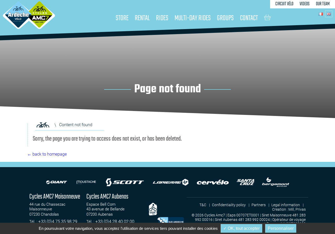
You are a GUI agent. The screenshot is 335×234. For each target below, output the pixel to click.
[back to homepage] (18, 14)
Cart (267, 17)
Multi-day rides (193, 18)
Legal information (285, 205)
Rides (162, 18)
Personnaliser (281, 228)
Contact (249, 18)
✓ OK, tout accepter (241, 228)
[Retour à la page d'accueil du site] (43, 124)
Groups (225, 18)
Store (122, 18)
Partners (259, 205)
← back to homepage (47, 154)
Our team (323, 4)
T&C (202, 205)
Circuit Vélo (284, 4)
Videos (305, 4)
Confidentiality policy (229, 205)
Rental (142, 18)
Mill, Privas (297, 209)
